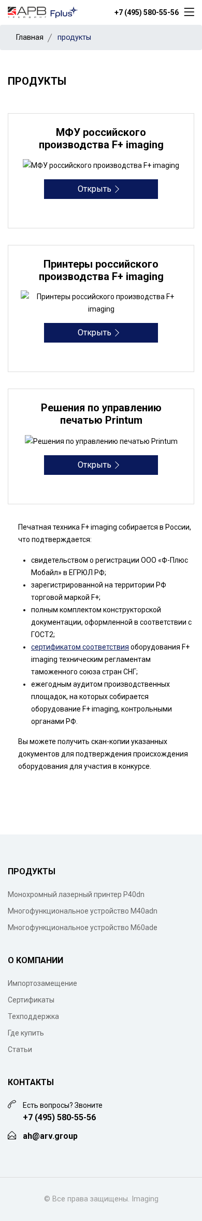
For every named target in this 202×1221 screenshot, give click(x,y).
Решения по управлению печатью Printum (101, 413)
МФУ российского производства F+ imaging (101, 138)
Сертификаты (31, 1000)
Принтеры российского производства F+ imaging (101, 270)
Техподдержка (33, 1016)
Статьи (20, 1049)
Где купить (26, 1033)
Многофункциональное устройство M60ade (82, 927)
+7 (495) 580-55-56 (146, 12)
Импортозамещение (42, 983)
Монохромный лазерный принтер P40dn (76, 894)
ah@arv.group (50, 1136)
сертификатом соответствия (80, 647)
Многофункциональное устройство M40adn (82, 911)
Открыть (95, 189)
